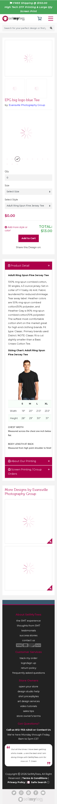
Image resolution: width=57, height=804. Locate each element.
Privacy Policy (16, 782)
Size (7, 185)
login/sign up (28, 662)
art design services (29, 701)
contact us (28, 640)
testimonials (28, 630)
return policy (28, 667)
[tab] (28, 266)
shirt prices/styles (29, 696)
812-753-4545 (23, 729)
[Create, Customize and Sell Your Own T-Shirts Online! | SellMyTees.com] (13, 18)
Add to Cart (29, 238)
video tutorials (28, 706)
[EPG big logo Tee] (28, 568)
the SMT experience (28, 620)
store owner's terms (29, 715)
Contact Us (44, 729)
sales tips (28, 711)
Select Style (11, 199)
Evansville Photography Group (27, 105)
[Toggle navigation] (51, 18)
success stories (28, 635)
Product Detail (19, 265)
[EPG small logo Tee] (28, 521)
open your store (28, 686)
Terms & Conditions (35, 778)
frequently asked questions (28, 672)
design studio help (29, 691)
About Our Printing (23, 461)
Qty (7, 171)
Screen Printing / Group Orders (25, 471)
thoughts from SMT (28, 625)
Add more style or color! (16, 229)
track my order (28, 658)
